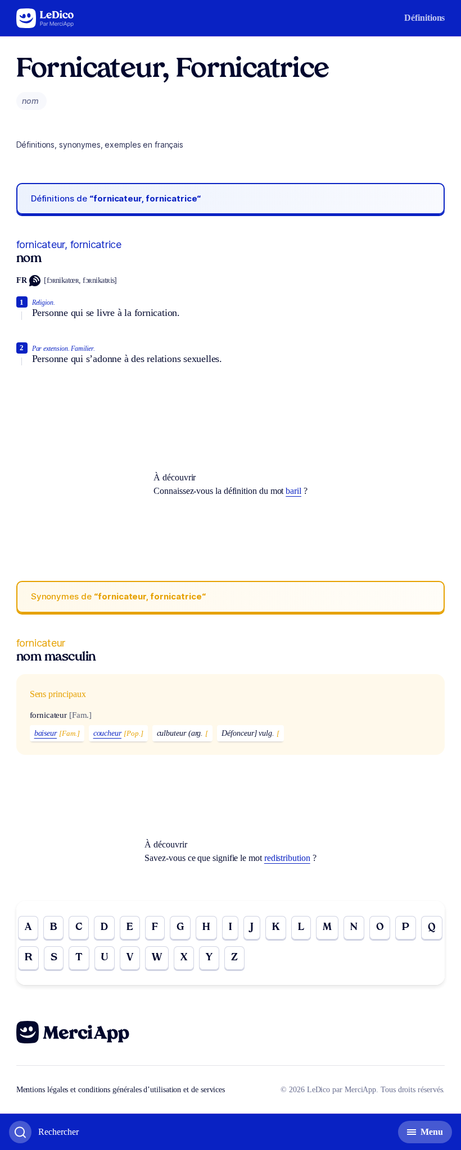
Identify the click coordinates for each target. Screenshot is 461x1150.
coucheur (107, 733)
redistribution (287, 858)
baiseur (45, 733)
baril (293, 491)
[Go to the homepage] (45, 18)
